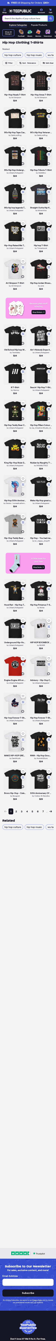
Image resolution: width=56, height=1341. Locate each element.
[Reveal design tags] (22, 88)
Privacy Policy (37, 1300)
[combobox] (25, 18)
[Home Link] (20, 11)
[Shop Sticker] (28, 317)
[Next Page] (50, 811)
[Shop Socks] (28, 573)
